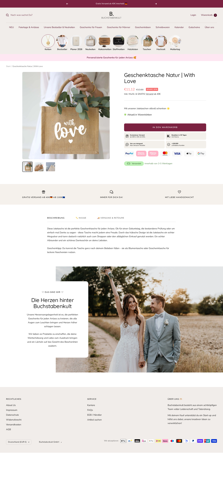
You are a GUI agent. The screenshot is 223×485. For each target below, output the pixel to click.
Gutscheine (194, 27)
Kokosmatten (104, 49)
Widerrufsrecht (13, 419)
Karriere (91, 405)
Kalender (179, 27)
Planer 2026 (76, 49)
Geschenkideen (143, 27)
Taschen (147, 49)
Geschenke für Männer (118, 27)
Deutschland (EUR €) (17, 442)
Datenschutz (12, 414)
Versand (149, 94)
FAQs (90, 410)
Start (8, 66)
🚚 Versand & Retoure (110, 218)
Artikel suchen (94, 419)
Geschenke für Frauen (91, 27)
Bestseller (62, 49)
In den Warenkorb (165, 127)
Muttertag (175, 49)
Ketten (48, 49)
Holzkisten (133, 49)
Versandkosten (13, 424)
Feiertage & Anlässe (29, 27)
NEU (11, 27)
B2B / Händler (94, 414)
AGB (8, 429)
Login (193, 15)
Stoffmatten (119, 49)
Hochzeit (161, 49)
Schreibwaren (163, 27)
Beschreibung (56, 218)
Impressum (11, 410)
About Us (11, 405)
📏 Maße (81, 218)
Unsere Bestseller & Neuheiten (59, 27)
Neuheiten (90, 49)
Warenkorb (208, 15)
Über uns (209, 27)
